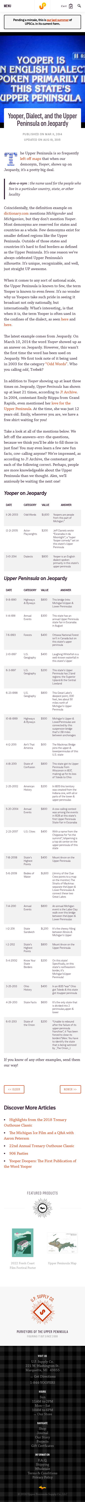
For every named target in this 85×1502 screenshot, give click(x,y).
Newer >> (70, 1089)
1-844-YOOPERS (42, 1383)
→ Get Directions (43, 1376)
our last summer (58, 20)
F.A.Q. (42, 1460)
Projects (42, 1441)
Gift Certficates (42, 1446)
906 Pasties (18, 1153)
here (64, 319)
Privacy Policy (42, 1477)
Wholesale (42, 1469)
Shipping (42, 1464)
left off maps (30, 158)
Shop (42, 1429)
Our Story (42, 1437)
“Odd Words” (56, 364)
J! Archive (68, 392)
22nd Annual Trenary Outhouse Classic (41, 1146)
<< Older (14, 1089)
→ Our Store (42, 1414)
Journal (42, 1433)
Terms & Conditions (42, 1473)
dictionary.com (16, 213)
